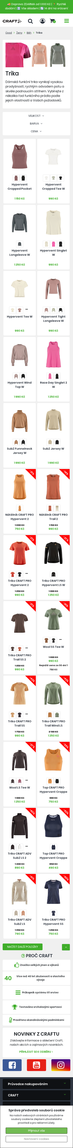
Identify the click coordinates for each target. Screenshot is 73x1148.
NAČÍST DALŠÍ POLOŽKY (22, 947)
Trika (39, 33)
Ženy (19, 33)
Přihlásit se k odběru (35, 1052)
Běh (29, 33)
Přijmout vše (36, 1131)
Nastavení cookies (36, 1139)
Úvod (8, 33)
